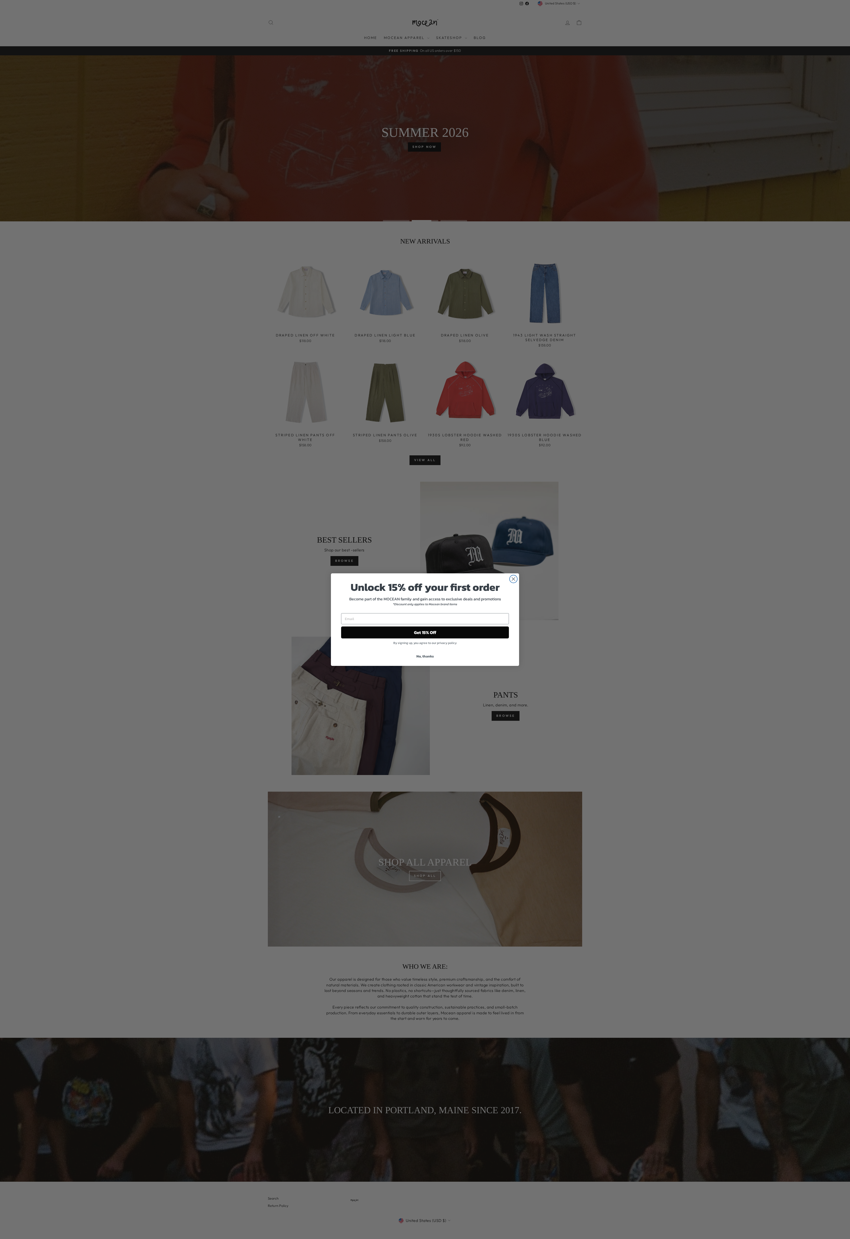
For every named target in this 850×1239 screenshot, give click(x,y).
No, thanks (425, 656)
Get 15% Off (425, 632)
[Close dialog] (513, 579)
